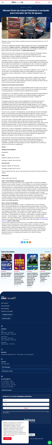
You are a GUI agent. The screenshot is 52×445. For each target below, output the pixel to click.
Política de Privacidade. (8, 435)
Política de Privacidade (7, 311)
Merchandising (5, 308)
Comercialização (5, 306)
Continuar (7, 438)
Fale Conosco (4, 303)
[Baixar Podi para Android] (30, 435)
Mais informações (7, 390)
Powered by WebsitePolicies (9, 440)
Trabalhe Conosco (7, 314)
